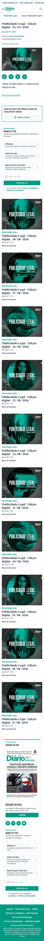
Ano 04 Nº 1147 (7, 618)
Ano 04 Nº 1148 (7, 565)
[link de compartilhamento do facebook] (11, 76)
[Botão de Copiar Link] (24, 77)
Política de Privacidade (15, 190)
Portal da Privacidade (13, 921)
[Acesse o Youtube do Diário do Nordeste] (24, 823)
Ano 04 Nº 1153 (7, 296)
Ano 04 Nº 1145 (7, 726)
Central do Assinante (15, 913)
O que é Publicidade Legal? (31, 16)
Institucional (32, 913)
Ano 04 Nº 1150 (7, 457)
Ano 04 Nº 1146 (7, 672)
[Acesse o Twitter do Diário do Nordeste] (18, 823)
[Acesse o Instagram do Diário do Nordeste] (8, 823)
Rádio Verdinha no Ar (10, 3)
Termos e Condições (30, 188)
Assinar (22, 815)
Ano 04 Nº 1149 (7, 511)
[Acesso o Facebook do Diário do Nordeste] (13, 823)
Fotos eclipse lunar (26, 3)
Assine (35, 909)
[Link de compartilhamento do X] (17, 76)
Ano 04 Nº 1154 (7, 242)
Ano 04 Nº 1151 (7, 404)
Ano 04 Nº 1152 (7, 350)
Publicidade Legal (10, 16)
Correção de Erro (32, 921)
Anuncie (9, 909)
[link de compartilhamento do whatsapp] (4, 76)
